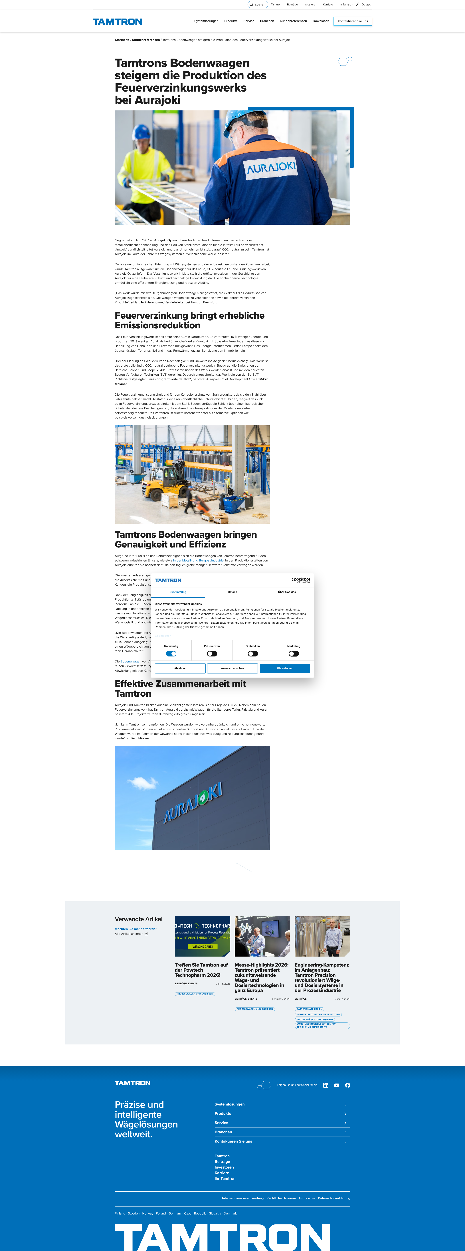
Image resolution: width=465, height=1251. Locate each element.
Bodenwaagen (130, 661)
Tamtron (276, 5)
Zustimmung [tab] (178, 592)
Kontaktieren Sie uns (353, 21)
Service (248, 21)
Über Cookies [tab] (287, 592)
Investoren (310, 5)
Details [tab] (232, 592)
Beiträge (292, 5)
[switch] (212, 653)
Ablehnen (180, 668)
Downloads (321, 21)
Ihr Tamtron (346, 5)
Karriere (328, 5)
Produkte (231, 21)
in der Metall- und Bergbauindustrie (198, 560)
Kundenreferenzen (293, 21)
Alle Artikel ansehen (129, 933)
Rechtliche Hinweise (281, 1198)
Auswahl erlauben (232, 668)
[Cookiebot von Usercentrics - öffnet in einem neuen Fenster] (294, 580)
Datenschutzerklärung (334, 1198)
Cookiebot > (163, 636)
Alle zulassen (284, 668)
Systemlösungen (206, 21)
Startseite (122, 39)
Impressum (307, 1198)
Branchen (267, 21)
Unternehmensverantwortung (242, 1198)
